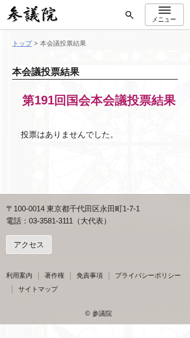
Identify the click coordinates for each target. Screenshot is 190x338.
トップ (22, 43)
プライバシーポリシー (148, 275)
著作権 (54, 275)
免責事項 (90, 275)
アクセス (29, 244)
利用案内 (19, 275)
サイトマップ (38, 289)
